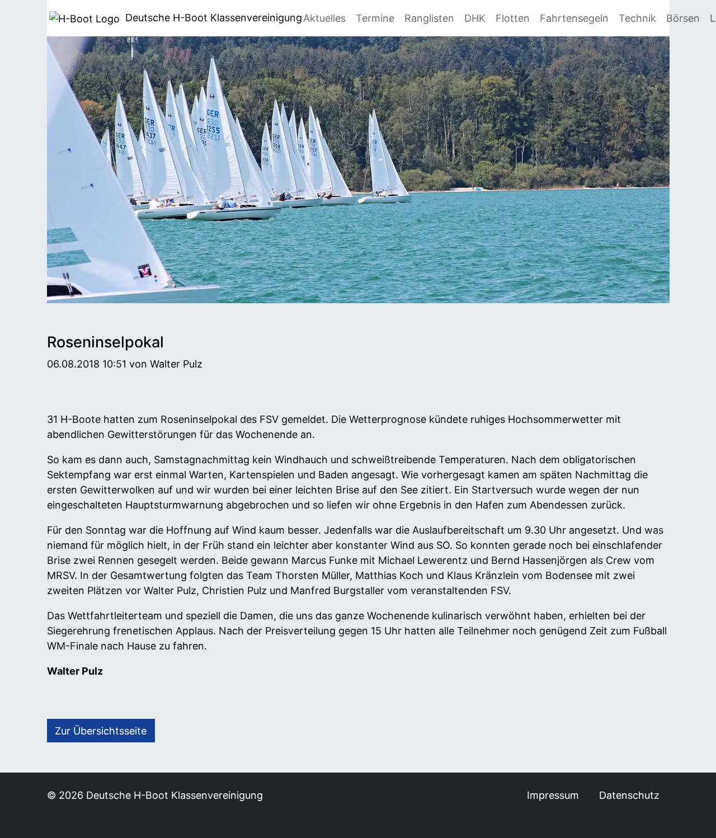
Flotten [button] (513, 18)
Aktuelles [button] (324, 18)
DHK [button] (475, 18)
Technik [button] (637, 18)
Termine (375, 18)
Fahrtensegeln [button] (574, 18)
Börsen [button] (683, 18)
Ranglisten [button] (429, 18)
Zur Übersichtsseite (101, 731)
